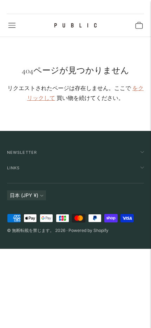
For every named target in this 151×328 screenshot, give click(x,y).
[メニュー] (12, 25)
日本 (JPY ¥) (24, 195)
